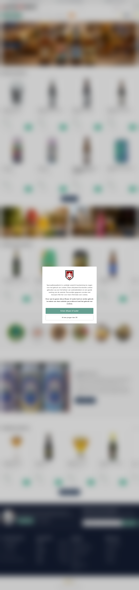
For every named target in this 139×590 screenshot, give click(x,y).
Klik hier (61, 295)
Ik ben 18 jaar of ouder (69, 311)
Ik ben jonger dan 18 (69, 317)
